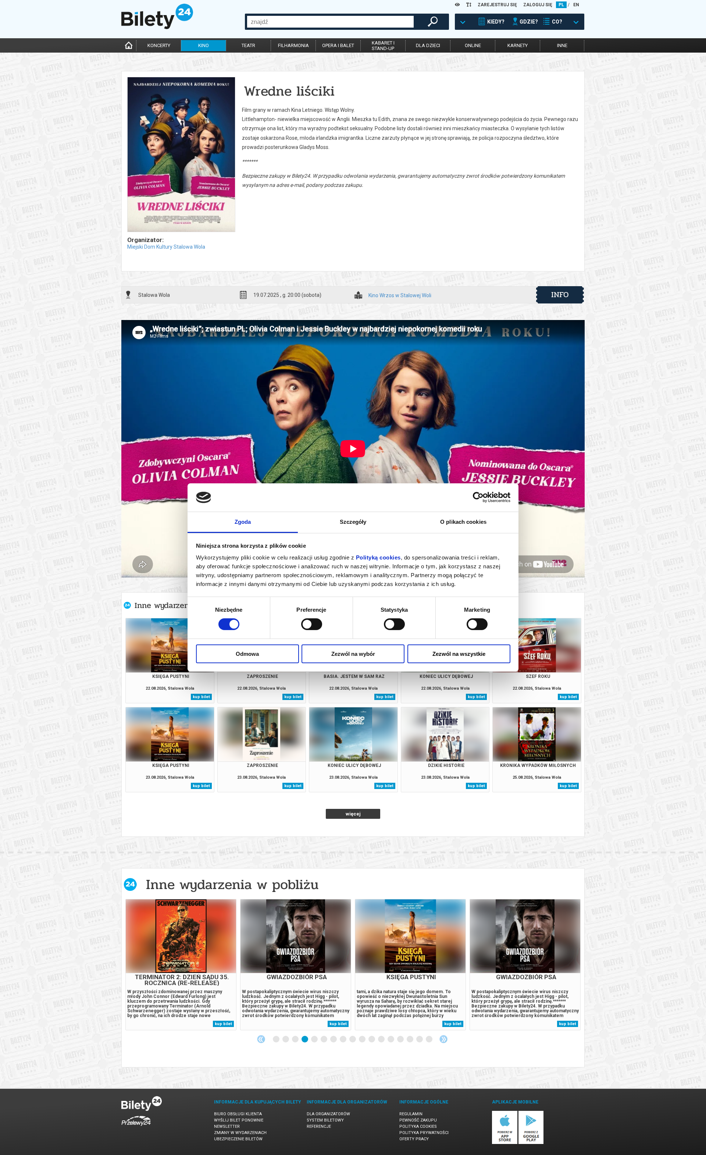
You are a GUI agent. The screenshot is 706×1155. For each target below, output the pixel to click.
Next (443, 1039)
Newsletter (227, 1126)
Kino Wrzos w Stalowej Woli (399, 295)
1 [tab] (276, 1039)
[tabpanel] (180, 964)
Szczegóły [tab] (353, 522)
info (560, 294)
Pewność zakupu (418, 1120)
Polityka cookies (418, 1126)
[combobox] (330, 22)
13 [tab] (391, 1039)
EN (576, 4)
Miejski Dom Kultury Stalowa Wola (166, 247)
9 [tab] (353, 1039)
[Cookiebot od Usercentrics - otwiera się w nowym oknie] (478, 497)
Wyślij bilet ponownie (238, 1120)
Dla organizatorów (328, 1114)
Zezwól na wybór (353, 654)
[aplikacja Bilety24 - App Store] (504, 1142)
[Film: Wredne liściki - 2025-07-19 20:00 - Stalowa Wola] (181, 155)
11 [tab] (372, 1039)
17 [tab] (429, 1039)
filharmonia (293, 45)
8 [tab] (343, 1039)
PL (561, 4)
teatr (248, 45)
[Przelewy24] (136, 1127)
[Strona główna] (157, 27)
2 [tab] (286, 1039)
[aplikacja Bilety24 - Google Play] (531, 1142)
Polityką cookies (378, 557)
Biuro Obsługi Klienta (238, 1114)
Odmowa (247, 654)
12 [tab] (381, 1039)
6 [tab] (324, 1039)
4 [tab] (305, 1039)
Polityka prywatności (424, 1132)
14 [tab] (400, 1039)
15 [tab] (410, 1039)
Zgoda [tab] (243, 522)
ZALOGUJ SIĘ (537, 4)
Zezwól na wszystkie (458, 654)
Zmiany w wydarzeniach (240, 1132)
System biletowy (325, 1120)
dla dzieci (428, 45)
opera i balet (338, 45)
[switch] (311, 624)
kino (203, 45)
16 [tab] (420, 1039)
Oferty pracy (414, 1139)
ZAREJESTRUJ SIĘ (497, 4)
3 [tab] (295, 1039)
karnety (517, 45)
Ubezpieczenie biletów (238, 1139)
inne (562, 45)
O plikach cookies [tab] (463, 522)
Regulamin (410, 1114)
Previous (261, 1039)
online (473, 45)
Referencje (319, 1126)
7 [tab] (334, 1039)
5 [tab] (314, 1039)
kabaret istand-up (383, 45)
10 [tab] (362, 1039)
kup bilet (201, 696)
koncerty (158, 45)
